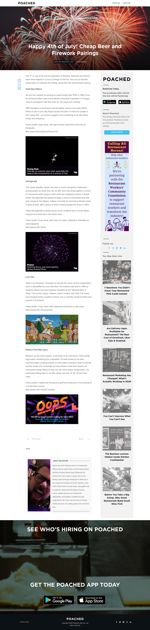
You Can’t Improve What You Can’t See (116, 417)
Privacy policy (24, 622)
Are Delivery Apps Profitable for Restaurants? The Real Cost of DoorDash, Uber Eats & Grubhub (117, 334)
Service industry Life (63, 62)
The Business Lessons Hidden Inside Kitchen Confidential (117, 456)
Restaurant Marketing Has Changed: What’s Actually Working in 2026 (117, 378)
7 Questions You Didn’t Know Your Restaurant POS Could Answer (117, 290)
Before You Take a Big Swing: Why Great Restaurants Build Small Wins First (117, 499)
